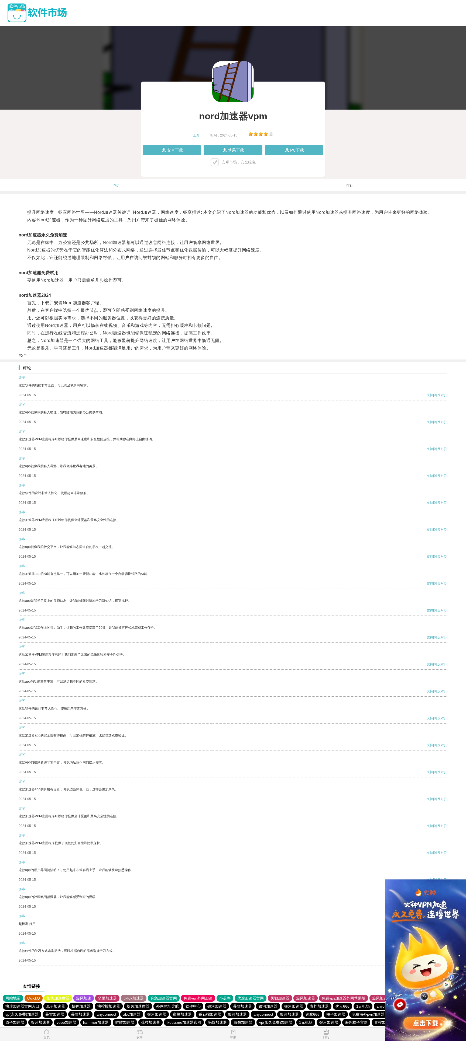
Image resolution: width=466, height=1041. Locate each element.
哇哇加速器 (124, 1022)
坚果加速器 (107, 998)
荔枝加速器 (150, 1022)
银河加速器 (216, 1006)
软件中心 (193, 1006)
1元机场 (363, 1006)
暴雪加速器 (242, 1006)
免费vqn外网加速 (198, 998)
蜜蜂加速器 (182, 1014)
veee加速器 (66, 1022)
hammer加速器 (96, 1022)
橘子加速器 (335, 1014)
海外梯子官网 (356, 1022)
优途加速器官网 (250, 998)
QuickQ (33, 998)
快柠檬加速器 (108, 1006)
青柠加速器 (319, 1006)
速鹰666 (313, 1014)
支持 (430, 395)
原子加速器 (55, 1006)
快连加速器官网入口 (22, 1006)
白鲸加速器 (243, 1022)
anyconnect (106, 1014)
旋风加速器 (305, 998)
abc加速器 (132, 1014)
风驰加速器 (279, 998)
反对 (440, 395)
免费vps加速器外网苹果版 (343, 998)
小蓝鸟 (225, 998)
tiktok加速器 (134, 998)
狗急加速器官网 (163, 998)
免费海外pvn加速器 (368, 1014)
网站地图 (12, 998)
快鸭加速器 (81, 1006)
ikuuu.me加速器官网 (184, 1022)
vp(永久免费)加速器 (22, 1014)
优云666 (342, 1006)
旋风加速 (83, 998)
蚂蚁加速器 (217, 1022)
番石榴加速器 (209, 1014)
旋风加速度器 (58, 998)
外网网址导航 (167, 1006)
